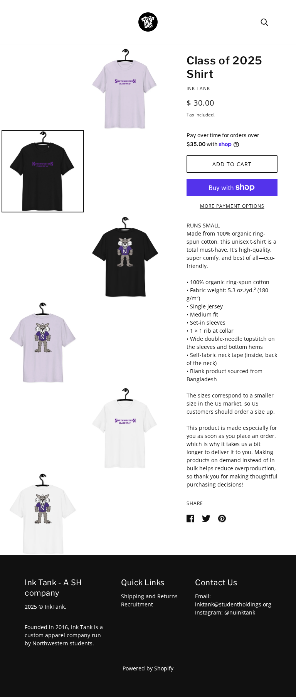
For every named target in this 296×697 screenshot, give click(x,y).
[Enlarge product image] (125, 88)
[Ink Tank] (148, 21)
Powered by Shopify (148, 668)
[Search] (264, 21)
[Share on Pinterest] (222, 517)
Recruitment (137, 604)
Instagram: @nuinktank (225, 612)
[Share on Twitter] (207, 517)
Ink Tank (198, 88)
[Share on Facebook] (191, 517)
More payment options (232, 206)
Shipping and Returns (149, 596)
